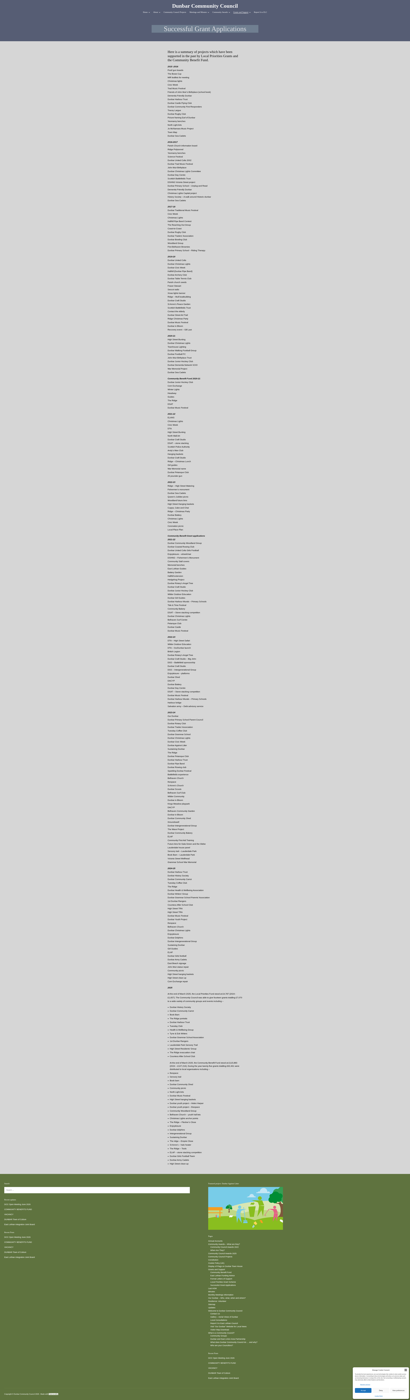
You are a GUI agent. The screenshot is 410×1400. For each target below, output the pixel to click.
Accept (363, 1390)
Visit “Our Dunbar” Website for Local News (228, 1326)
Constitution (213, 1260)
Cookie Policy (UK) (216, 1263)
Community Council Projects (175, 12)
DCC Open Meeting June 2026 (17, 1204)
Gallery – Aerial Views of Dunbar (224, 1317)
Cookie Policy (379, 1396)
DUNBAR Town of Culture (15, 1219)
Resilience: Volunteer (217, 1301)
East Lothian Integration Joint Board (19, 1224)
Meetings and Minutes (198, 12)
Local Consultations (218, 1320)
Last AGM (212, 1288)
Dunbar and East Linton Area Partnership (227, 1339)
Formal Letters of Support (221, 1279)
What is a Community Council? (221, 1333)
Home (145, 12)
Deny (381, 1390)
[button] (406, 1370)
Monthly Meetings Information (220, 1295)
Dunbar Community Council (205, 6)
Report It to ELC (260, 12)
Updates (211, 1308)
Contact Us (215, 1314)
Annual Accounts (215, 1241)
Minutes (211, 1292)
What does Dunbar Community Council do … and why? (233, 1342)
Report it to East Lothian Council (224, 1323)
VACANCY (8, 1214)
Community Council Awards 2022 (224, 1247)
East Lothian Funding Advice (222, 1276)
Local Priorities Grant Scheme (223, 1282)
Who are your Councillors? (221, 1345)
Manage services (365, 1384)
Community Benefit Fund (220, 1272)
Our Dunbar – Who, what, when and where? (227, 1298)
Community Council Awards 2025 (222, 1253)
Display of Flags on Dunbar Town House (225, 1266)
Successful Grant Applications (223, 1285)
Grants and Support (240, 12)
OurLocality (53, 1394)
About (155, 12)
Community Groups (218, 1336)
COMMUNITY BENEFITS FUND (18, 1209)
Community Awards (220, 12)
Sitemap (211, 1304)
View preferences (398, 1390)
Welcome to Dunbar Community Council (225, 1311)
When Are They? (217, 1250)
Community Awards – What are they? (224, 1244)
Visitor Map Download (219, 1330)
